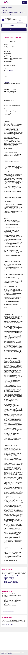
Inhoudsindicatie (7, 61)
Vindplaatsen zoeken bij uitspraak (11, 581)
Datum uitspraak (6, 44)
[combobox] (14, 77)
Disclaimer (9, 653)
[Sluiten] (25, 19)
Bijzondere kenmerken (6, 57)
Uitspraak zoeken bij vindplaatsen (11, 582)
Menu (24, 2)
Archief (6, 653)
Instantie (6, 40)
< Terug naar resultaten (14, 29)
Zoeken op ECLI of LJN (9, 578)
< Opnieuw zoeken (14, 25)
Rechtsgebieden (7, 53)
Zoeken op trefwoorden (9, 577)
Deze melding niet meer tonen (20, 19)
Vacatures (2, 653)
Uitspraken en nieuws (8, 7)
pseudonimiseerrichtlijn (11, 20)
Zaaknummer (7, 50)
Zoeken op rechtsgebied (9, 579)
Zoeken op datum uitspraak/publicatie (12, 575)
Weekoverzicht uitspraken (8, 624)
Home (2, 7)
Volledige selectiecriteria (8, 611)
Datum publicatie (6, 47)
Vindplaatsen (7, 67)
